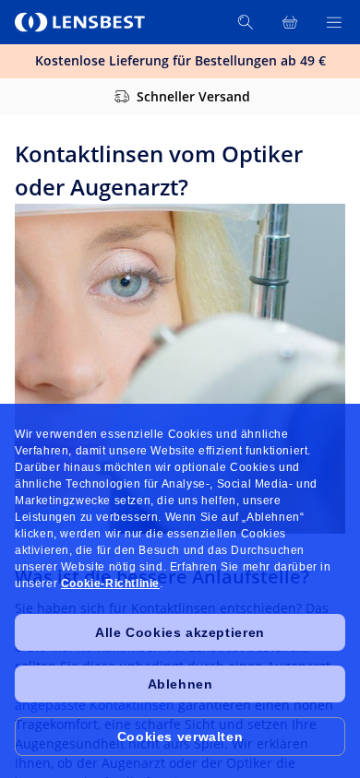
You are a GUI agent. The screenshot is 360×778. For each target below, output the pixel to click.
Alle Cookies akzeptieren (179, 632)
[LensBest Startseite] (81, 22)
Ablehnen (180, 684)
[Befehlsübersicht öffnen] (334, 22)
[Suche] (245, 22)
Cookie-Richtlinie (110, 583)
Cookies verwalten (180, 736)
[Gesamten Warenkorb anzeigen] (290, 22)
